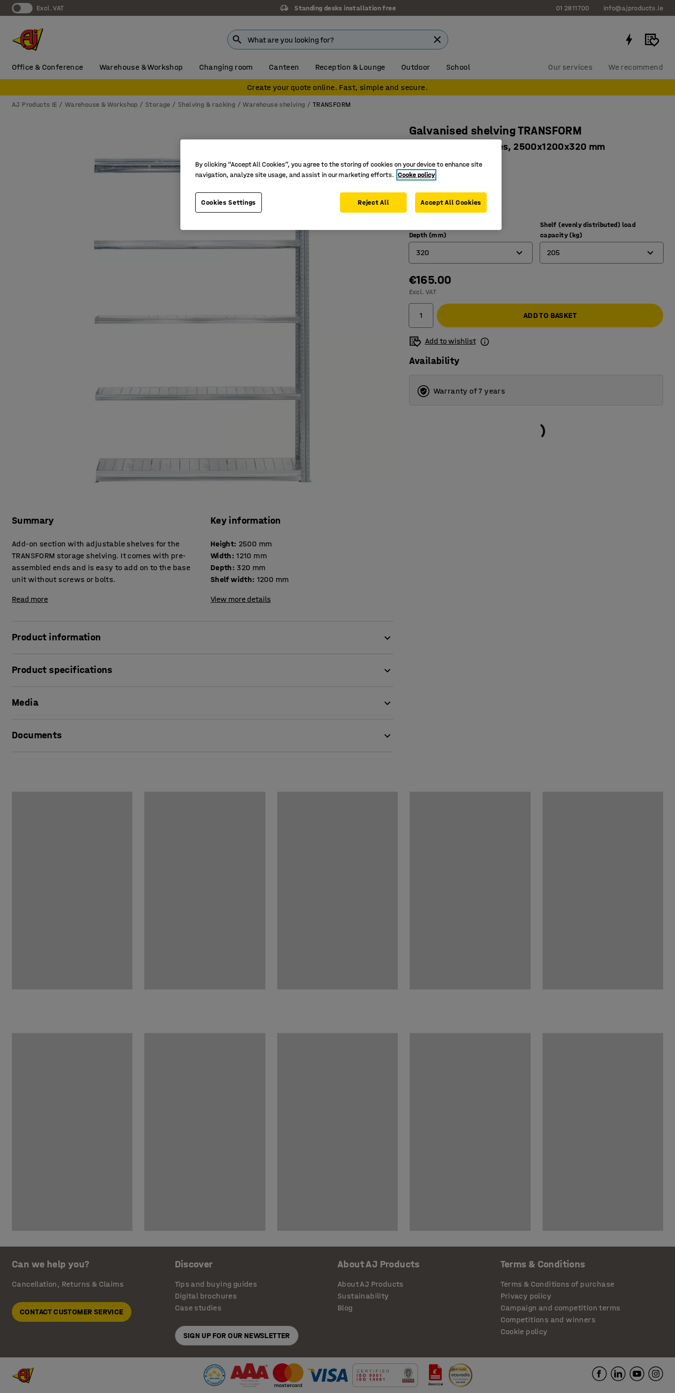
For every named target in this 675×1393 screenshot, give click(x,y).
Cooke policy (416, 175)
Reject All (373, 202)
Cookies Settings (228, 202)
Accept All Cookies (451, 202)
